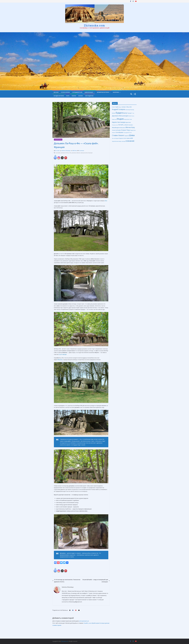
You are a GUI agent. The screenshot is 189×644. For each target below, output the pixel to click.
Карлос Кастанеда (118, 122)
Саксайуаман (119, 132)
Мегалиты (122, 127)
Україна (126, 135)
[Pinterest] (65, 157)
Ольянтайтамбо (116, 130)
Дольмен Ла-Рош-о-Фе (66, 152)
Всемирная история (103, 92)
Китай (120, 125)
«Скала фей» (58, 152)
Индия (120, 118)
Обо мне (56, 92)
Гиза (133, 113)
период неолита (84, 152)
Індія (116, 107)
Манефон (131, 125)
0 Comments (81, 150)
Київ (124, 124)
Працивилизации (58, 139)
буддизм (121, 138)
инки (124, 138)
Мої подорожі (89, 95)
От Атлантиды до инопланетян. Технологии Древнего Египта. (67, 581)
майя (131, 138)
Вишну (124, 113)
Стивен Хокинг (118, 135)
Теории (74, 95)
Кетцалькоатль (115, 124)
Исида (125, 119)
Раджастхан (133, 130)
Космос (80, 95)
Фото (67, 95)
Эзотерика (116, 92)
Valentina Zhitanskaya (66, 150)
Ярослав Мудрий (115, 138)
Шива (132, 135)
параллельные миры (116, 141)
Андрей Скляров (118, 109)
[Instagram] (59, 157)
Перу (128, 130)
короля (62, 354)
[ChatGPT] (62, 157)
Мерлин (78, 152)
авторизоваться (84, 621)
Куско (126, 125)
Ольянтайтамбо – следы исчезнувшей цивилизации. (95, 581)
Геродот (129, 113)
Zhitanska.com (94, 25)
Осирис (123, 130)
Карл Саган (129, 119)
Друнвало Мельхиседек (120, 116)
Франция (90, 152)
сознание (130, 141)
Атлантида (127, 109)
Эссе (106, 200)
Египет (130, 115)
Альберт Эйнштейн (127, 107)
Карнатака (128, 122)
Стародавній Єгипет (128, 132)
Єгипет (113, 107)
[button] (94, 92)
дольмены (74, 152)
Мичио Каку (130, 127)
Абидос (119, 107)
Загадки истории (59, 95)
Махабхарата (116, 127)
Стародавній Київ (77, 92)
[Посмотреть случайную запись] (135, 94)
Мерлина (60, 359)
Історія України (65, 92)
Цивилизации (89, 92)
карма (128, 138)
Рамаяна (113, 132)
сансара (123, 141)
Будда (119, 112)
